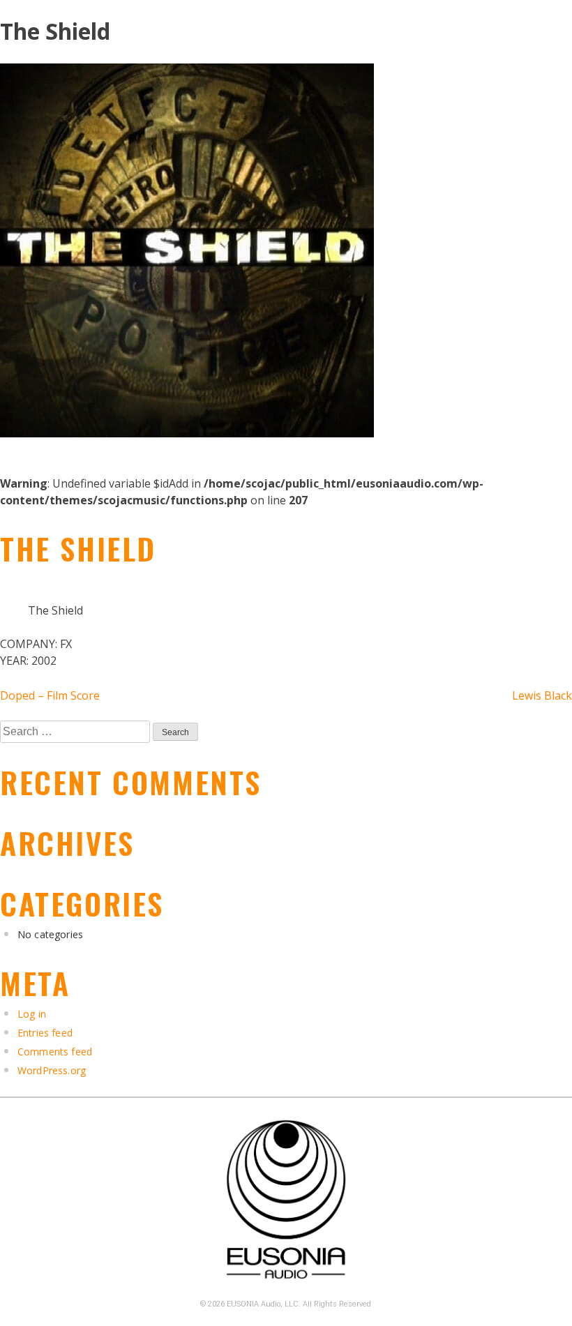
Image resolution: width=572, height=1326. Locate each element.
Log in (31, 1013)
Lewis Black (542, 695)
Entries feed (45, 1032)
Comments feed (54, 1051)
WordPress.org (51, 1070)
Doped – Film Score (50, 695)
